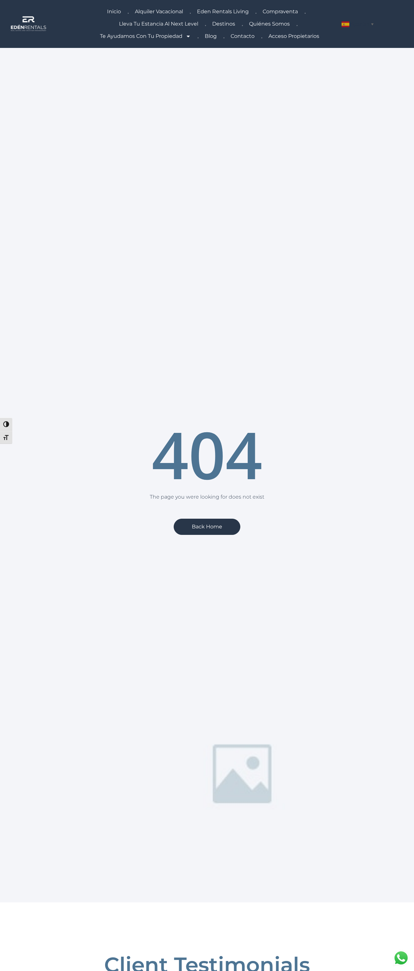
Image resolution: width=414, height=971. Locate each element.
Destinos (223, 24)
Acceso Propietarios (293, 36)
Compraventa (280, 11)
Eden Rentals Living (223, 11)
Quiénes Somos (269, 24)
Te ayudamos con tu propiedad (141, 36)
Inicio (114, 11)
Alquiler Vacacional (159, 11)
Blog (211, 36)
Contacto (243, 36)
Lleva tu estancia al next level (158, 24)
